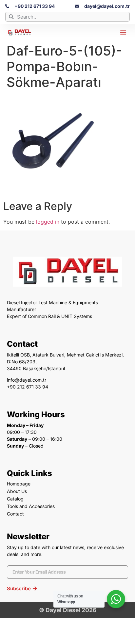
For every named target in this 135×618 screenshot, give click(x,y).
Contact (15, 513)
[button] (123, 32)
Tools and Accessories (31, 506)
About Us (17, 491)
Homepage (18, 483)
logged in (47, 221)
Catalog (15, 498)
